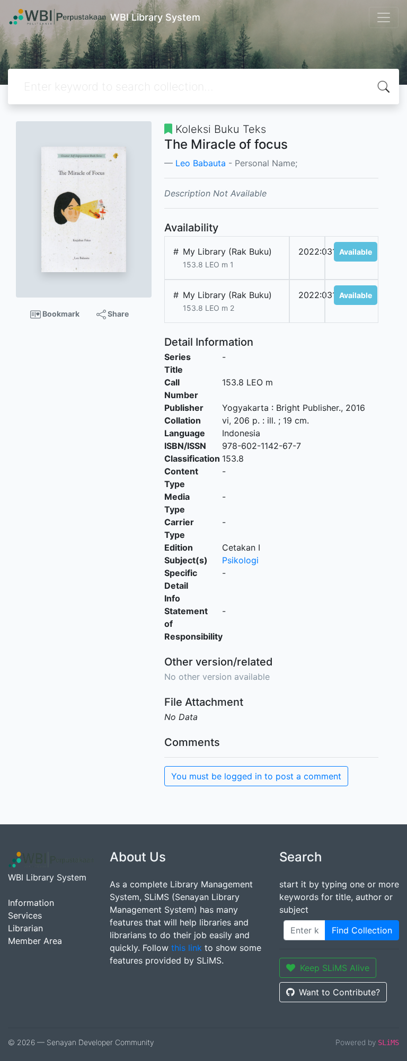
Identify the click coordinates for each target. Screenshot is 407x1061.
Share (117, 313)
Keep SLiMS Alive (334, 968)
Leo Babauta (200, 163)
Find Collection (362, 930)
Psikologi (240, 560)
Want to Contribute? (339, 992)
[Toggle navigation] (384, 17)
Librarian (25, 928)
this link (186, 947)
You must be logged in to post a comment (256, 776)
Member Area (35, 941)
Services (25, 915)
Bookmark (60, 313)
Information (31, 902)
